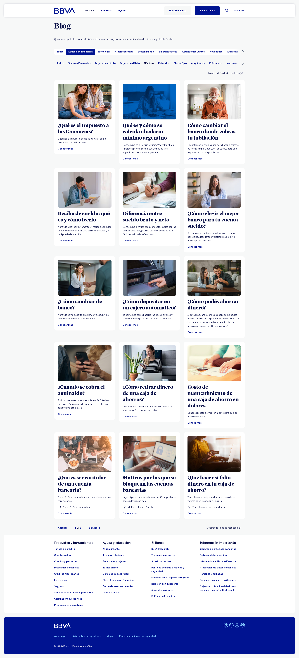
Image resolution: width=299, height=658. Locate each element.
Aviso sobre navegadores (86, 636)
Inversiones (232, 63)
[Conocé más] (85, 363)
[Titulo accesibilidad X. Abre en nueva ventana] (231, 625)
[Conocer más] (85, 101)
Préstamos (215, 63)
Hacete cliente (177, 10)
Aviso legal (60, 636)
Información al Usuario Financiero (219, 561)
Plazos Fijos (180, 63)
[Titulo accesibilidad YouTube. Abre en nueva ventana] (242, 625)
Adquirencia (198, 63)
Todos (60, 63)
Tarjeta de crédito (105, 63)
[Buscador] (227, 10)
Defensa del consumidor (214, 555)
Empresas (106, 10)
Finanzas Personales (79, 63)
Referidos (163, 63)
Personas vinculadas (211, 573)
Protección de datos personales (218, 567)
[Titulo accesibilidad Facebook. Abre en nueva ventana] (226, 625)
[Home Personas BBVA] (64, 10)
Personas (90, 10)
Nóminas (149, 63)
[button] (207, 10)
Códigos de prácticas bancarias (218, 549)
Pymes (122, 10)
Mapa (110, 636)
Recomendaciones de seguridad (137, 636)
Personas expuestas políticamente (219, 580)
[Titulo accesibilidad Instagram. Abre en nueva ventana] (237, 625)
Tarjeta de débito (130, 63)
